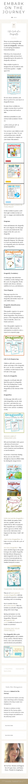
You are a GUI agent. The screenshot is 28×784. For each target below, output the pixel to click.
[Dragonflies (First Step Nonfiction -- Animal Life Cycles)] (14, 488)
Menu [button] (15, 17)
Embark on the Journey (14, 7)
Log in (21, 781)
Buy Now (8, 161)
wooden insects (11, 605)
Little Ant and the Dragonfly (13, 518)
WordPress (15, 781)
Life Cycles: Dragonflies (12, 539)
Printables (13, 38)
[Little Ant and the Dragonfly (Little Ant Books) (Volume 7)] (14, 472)
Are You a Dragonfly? (11, 547)
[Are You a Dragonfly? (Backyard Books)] (14, 505)
